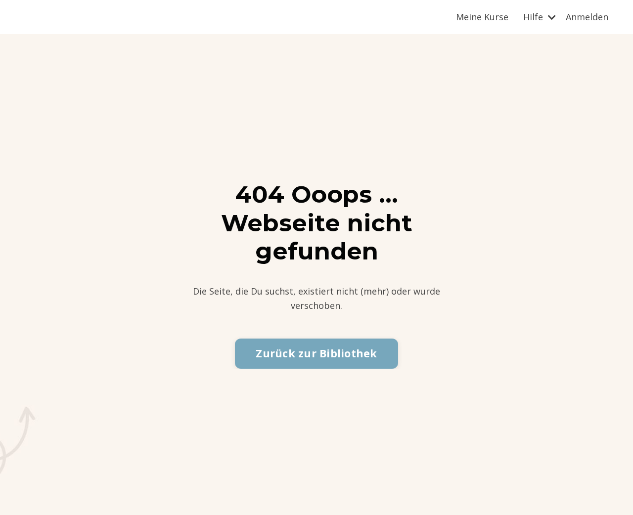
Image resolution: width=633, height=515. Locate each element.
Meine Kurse (482, 17)
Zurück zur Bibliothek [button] (316, 353)
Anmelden (587, 17)
